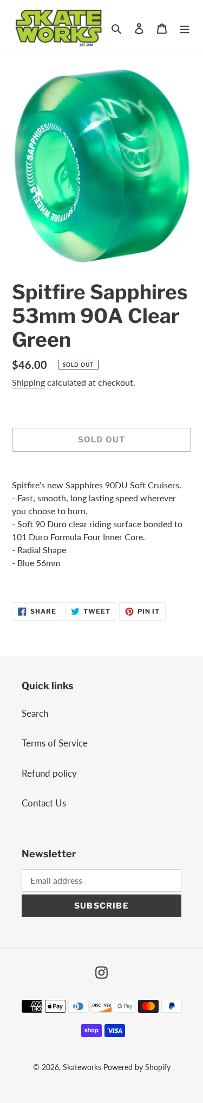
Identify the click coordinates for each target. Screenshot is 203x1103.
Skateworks (82, 1067)
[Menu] (184, 28)
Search (35, 713)
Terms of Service (55, 743)
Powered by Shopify (137, 1067)
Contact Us (44, 803)
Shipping (28, 382)
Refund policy (49, 773)
